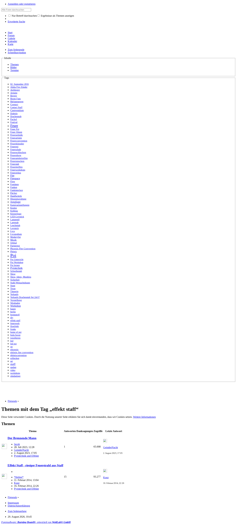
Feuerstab (14, 164)
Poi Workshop (16, 262)
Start (10, 32)
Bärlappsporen (16, 101)
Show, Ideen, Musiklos (20, 277)
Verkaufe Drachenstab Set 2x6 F (25, 297)
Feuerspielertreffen (19, 158)
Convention (17, 110)
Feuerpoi (14, 146)
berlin (13, 311)
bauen (13, 309)
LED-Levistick (17, 217)
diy (11, 317)
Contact (14, 104)
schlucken (14, 358)
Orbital (13, 243)
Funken (13, 187)
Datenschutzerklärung (19, 505)
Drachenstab (15, 116)
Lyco (12, 231)
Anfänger (15, 90)
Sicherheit (15, 279)
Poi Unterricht (16, 259)
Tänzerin (14, 291)
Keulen (13, 208)
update (13, 367)
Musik (13, 240)
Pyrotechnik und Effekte (26, 455)
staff (12, 364)
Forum (11, 35)
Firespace (15, 178)
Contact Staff (16, 107)
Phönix (13, 251)
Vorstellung (16, 300)
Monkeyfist (15, 237)
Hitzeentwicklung (18, 199)
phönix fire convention (21, 352)
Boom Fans (15, 99)
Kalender (12, 41)
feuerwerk (15, 323)
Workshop (15, 305)
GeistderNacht (21, 450)
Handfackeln (16, 196)
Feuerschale (15, 149)
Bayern (13, 96)
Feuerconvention (18, 140)
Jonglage (15, 201)
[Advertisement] (60, 389)
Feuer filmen (16, 132)
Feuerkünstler (17, 143)
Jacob (17, 444)
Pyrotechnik (16, 268)
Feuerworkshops (17, 170)
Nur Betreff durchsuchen (24, 15)
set (11, 361)
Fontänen (14, 184)
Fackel (13, 119)
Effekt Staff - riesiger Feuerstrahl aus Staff (35, 465)
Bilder (13, 67)
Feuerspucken (17, 161)
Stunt (12, 285)
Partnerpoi (15, 245)
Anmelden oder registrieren (21, 4)
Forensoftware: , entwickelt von (36, 522)
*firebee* (19, 477)
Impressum (13, 502)
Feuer (14, 126)
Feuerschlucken (18, 152)
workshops (15, 373)
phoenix (14, 349)
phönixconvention (18, 355)
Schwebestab (16, 271)
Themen (14, 64)
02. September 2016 (19, 84)
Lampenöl (15, 219)
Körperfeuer (15, 213)
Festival (13, 122)
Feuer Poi (14, 129)
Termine (14, 70)
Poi (13, 255)
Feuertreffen (16, 167)
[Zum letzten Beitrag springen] (105, 442)
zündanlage (15, 376)
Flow (12, 181)
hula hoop (15, 335)
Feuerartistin (16, 138)
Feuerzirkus (15, 173)
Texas (12, 288)
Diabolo (14, 113)
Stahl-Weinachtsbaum (20, 283)
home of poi (15, 332)
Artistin (13, 93)
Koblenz (14, 211)
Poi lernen (15, 265)
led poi (13, 343)
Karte (10, 44)
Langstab (14, 222)
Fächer (13, 193)
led (11, 341)
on (11, 346)
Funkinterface (16, 190)
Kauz (17, 483)
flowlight (14, 326)
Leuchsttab (15, 225)
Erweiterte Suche (16, 21)
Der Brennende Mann (22, 438)
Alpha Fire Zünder (18, 87)
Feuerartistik (16, 135)
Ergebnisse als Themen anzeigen (57, 15)
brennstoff (15, 314)
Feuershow (15, 155)
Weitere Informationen (144, 417)
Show (12, 274)
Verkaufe (14, 294)
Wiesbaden (15, 303)
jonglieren (15, 338)
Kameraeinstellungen (19, 205)
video (12, 370)
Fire (12, 175)
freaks (13, 329)
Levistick (14, 228)
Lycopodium (16, 234)
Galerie (11, 38)
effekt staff (15, 320)
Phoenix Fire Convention (22, 248)
